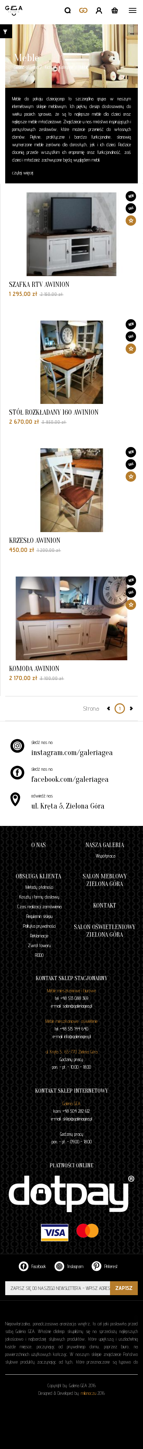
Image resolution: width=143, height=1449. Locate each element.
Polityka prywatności (39, 926)
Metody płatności (39, 887)
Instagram (74, 1266)
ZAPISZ (124, 1288)
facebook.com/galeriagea (70, 779)
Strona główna (26, 67)
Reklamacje (39, 935)
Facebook (38, 1266)
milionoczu (88, 1393)
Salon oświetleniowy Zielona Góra (104, 931)
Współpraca (105, 856)
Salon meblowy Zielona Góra (105, 880)
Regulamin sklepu (39, 916)
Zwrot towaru (39, 945)
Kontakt (104, 905)
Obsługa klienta (38, 876)
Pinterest (110, 1266)
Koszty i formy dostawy (39, 897)
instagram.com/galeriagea (72, 752)
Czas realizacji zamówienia (39, 906)
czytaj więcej (22, 172)
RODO (39, 955)
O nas (38, 845)
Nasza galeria (104, 845)
